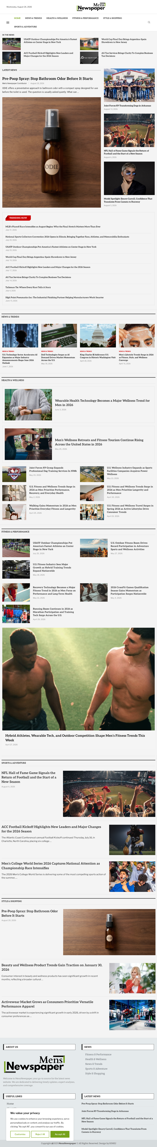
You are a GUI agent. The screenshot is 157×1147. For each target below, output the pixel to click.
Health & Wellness (57, 18)
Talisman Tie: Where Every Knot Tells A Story (28, 287)
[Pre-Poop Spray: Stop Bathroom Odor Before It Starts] (51, 141)
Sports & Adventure (25, 27)
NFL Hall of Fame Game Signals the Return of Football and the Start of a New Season (29, 777)
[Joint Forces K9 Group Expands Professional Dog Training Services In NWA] (14, 474)
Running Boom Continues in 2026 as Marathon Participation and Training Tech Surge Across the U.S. (53, 612)
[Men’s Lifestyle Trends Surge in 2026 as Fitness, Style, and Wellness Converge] (137, 344)
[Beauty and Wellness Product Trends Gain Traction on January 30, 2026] (132, 978)
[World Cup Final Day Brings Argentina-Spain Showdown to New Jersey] (89, 44)
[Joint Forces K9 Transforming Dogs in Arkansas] (129, 90)
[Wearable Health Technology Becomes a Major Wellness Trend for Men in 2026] (28, 404)
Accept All (60, 1134)
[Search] (149, 22)
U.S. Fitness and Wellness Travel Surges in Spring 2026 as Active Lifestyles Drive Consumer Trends (130, 508)
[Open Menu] (7, 22)
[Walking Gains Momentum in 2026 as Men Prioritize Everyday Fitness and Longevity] (14, 512)
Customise (20, 1134)
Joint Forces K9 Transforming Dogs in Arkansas (127, 105)
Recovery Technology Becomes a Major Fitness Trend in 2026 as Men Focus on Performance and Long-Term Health (54, 590)
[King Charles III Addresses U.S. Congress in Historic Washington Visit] (98, 343)
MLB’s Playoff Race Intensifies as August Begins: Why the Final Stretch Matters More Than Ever (53, 226)
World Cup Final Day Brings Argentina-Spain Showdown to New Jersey (41, 257)
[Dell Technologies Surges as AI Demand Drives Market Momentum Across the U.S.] (59, 344)
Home (17, 18)
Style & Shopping (112, 18)
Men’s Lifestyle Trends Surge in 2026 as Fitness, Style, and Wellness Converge (136, 358)
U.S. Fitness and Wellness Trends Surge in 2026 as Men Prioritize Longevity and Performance (130, 489)
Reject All (40, 1134)
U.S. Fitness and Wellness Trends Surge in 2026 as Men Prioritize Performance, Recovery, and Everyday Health (52, 489)
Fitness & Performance (85, 18)
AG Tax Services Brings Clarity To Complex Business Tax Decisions (38, 277)
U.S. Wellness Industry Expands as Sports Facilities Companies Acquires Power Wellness (129, 471)
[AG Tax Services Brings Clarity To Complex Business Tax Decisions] (89, 58)
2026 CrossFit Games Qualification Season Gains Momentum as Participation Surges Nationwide (130, 590)
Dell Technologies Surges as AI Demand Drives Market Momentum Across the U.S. (58, 358)
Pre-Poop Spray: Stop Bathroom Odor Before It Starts (47, 79)
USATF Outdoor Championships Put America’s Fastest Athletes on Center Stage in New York (51, 247)
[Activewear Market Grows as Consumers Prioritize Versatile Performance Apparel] (132, 1015)
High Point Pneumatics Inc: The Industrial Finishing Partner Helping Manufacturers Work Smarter (55, 297)
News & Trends (33, 18)
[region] (40, 1124)
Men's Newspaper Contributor (14, 83)
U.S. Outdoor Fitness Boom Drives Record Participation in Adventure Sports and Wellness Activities (130, 546)
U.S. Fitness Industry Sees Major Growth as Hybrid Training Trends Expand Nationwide (52, 567)
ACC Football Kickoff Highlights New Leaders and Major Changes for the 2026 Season (48, 267)
